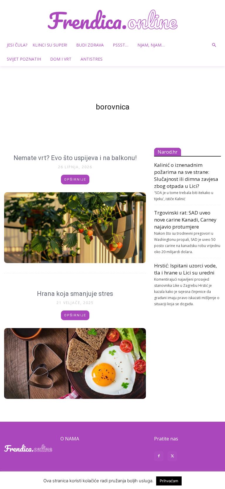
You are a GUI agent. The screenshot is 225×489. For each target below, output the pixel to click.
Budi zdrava (90, 45)
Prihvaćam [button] (169, 480)
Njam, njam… (151, 45)
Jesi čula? (17, 45)
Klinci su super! (50, 45)
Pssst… (120, 45)
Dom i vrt (60, 59)
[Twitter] (172, 457)
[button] (214, 45)
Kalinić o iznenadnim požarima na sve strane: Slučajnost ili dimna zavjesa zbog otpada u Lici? (186, 175)
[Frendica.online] (112, 19)
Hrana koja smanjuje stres (75, 293)
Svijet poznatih (24, 59)
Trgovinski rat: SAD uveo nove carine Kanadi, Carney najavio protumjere (185, 219)
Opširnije (75, 179)
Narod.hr (168, 152)
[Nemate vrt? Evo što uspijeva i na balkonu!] (75, 227)
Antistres (92, 59)
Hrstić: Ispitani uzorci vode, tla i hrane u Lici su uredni (185, 269)
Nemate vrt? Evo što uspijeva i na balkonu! (75, 158)
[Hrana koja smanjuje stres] (75, 363)
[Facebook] (158, 457)
